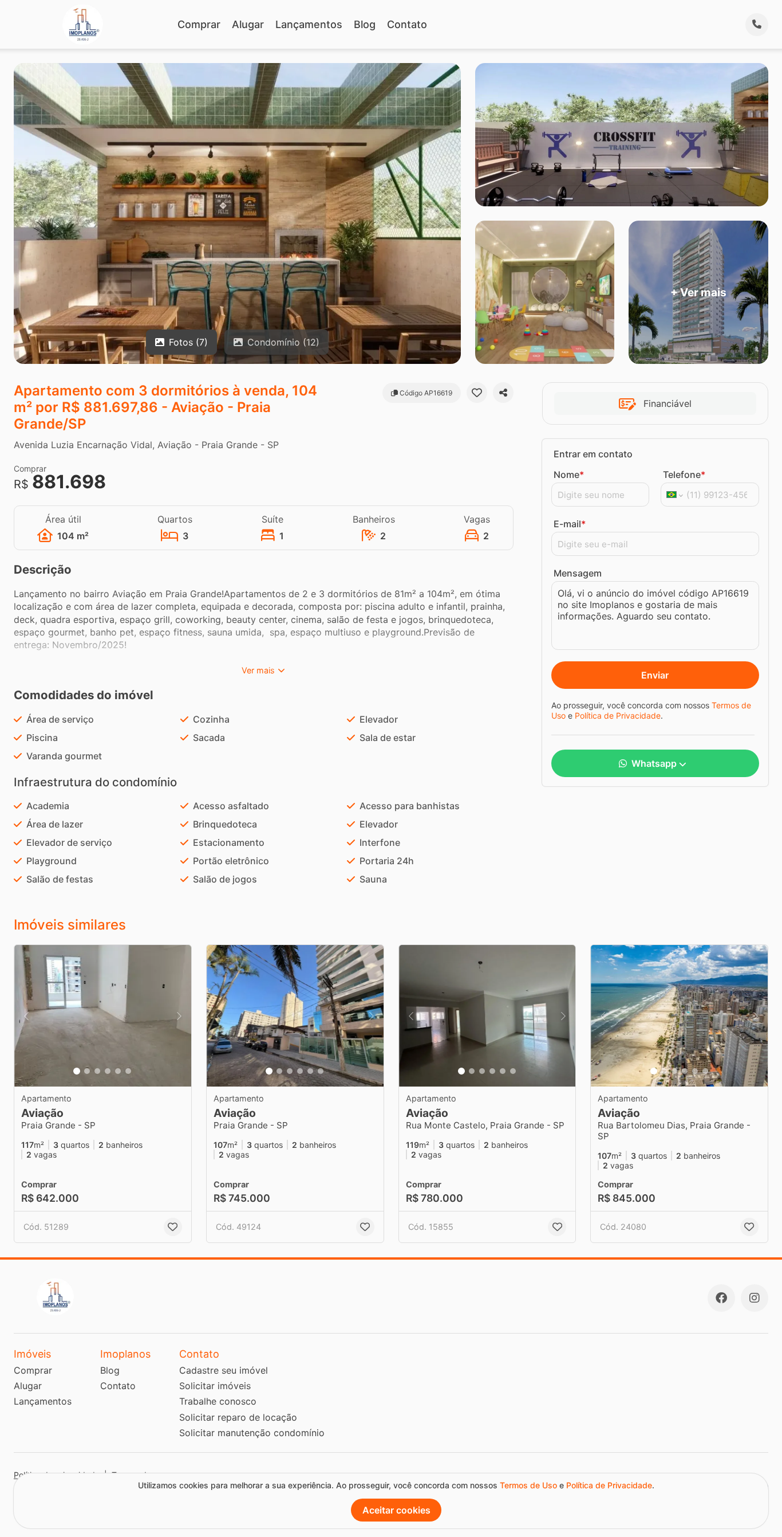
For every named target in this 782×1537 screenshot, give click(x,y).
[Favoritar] (477, 392)
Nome (569, 474)
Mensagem (578, 573)
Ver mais (258, 670)
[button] (102, 1016)
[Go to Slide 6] (128, 1071)
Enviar (655, 675)
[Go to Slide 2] (87, 1071)
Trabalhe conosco (217, 1401)
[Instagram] (754, 1298)
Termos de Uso (528, 1485)
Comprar (198, 24)
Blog (365, 24)
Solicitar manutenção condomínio (252, 1432)
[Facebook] (721, 1298)
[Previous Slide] (26, 1016)
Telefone (684, 474)
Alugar (248, 24)
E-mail (570, 524)
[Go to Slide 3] (97, 1071)
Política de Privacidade (618, 715)
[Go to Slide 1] (76, 1071)
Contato (407, 24)
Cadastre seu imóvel (223, 1370)
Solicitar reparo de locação (238, 1417)
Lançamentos (308, 24)
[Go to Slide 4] (107, 1071)
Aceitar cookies (396, 1510)
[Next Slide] (179, 1016)
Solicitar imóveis (215, 1385)
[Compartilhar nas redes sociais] (503, 392)
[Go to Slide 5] (118, 1071)
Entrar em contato (593, 454)
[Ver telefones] (756, 24)
